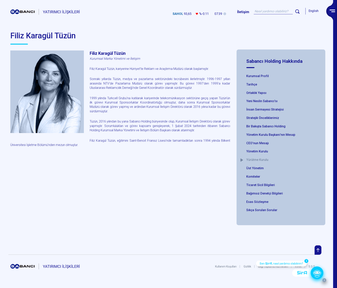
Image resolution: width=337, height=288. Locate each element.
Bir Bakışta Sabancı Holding (266, 126)
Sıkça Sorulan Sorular (261, 210)
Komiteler (253, 176)
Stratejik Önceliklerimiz (262, 118)
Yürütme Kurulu (257, 160)
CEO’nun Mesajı (257, 143)
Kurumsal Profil (257, 76)
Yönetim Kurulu (257, 151)
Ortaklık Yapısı (256, 93)
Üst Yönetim (255, 168)
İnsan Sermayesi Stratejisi (265, 109)
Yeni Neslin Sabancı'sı (262, 101)
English (313, 11)
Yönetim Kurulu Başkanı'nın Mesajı (270, 135)
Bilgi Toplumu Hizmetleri (273, 266)
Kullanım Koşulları (226, 266)
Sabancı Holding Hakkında (274, 61)
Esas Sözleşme (257, 202)
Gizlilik (247, 266)
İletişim (243, 12)
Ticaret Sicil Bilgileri (260, 185)
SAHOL (178, 14)
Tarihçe (251, 84)
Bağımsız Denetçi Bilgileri (264, 193)
